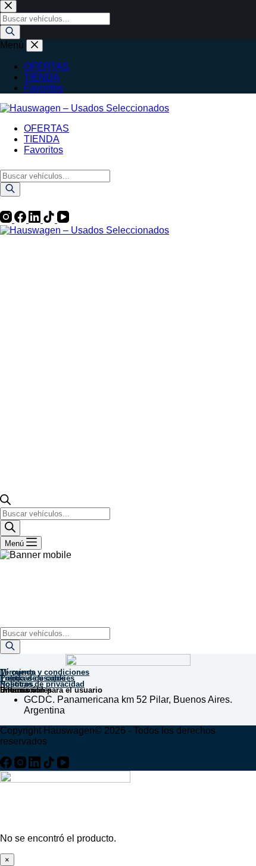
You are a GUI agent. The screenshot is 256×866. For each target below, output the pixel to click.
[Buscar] (10, 189)
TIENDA (42, 139)
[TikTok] (50, 219)
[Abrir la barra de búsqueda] (5, 502)
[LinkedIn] (36, 219)
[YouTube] (63, 219)
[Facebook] (21, 219)
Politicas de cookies (37, 678)
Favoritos (43, 150)
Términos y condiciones (44, 672)
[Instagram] (7, 219)
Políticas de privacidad (42, 684)
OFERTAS (46, 128)
